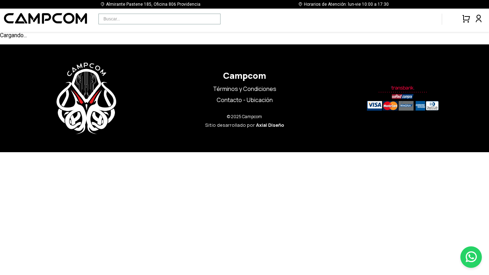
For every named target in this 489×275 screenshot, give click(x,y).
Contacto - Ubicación (245, 100)
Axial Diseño (270, 125)
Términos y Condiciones (244, 89)
